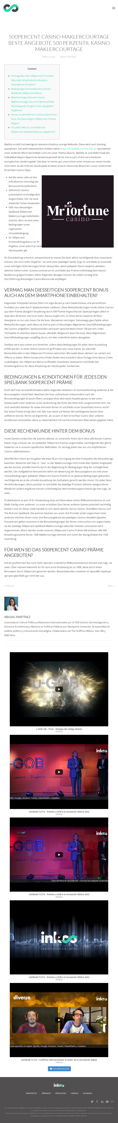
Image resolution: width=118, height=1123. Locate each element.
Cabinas (74, 1093)
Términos (46, 1093)
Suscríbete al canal (61, 1068)
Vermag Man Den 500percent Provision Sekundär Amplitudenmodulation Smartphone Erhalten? (32, 80)
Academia (87, 1093)
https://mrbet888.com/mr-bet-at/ (79, 148)
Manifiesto (31, 1093)
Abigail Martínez (68, 56)
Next (110, 585)
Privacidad (60, 1093)
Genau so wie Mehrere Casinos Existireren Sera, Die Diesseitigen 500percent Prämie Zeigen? (34, 119)
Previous (10, 585)
